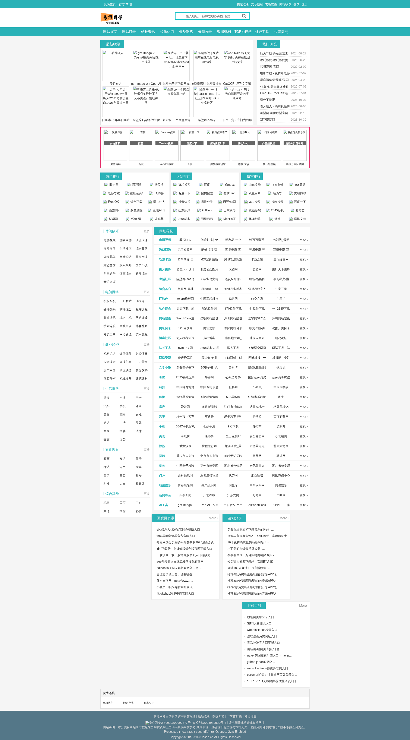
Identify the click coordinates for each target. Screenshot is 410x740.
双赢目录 (254, 193)
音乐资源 (110, 281)
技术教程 (142, 334)
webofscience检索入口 (262, 629)
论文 (123, 467)
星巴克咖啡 (233, 436)
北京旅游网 (281, 446)
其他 (107, 511)
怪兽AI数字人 (257, 289)
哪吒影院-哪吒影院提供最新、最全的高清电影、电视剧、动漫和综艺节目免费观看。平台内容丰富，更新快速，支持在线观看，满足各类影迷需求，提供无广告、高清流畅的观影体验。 (134, 185)
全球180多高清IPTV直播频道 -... (249, 568)
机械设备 (126, 378)
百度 (141, 164)
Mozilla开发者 (229, 219)
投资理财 (110, 362)
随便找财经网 (257, 367)
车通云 (209, 416)
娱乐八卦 (126, 265)
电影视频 (110, 240)
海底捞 (185, 436)
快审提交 (281, 31)
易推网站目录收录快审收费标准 (174, 716)
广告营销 (142, 362)
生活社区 (126, 248)
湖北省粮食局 (281, 465)
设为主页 (110, 4)
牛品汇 (281, 298)
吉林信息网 (185, 475)
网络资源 (126, 334)
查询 (107, 431)
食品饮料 (142, 370)
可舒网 (257, 495)
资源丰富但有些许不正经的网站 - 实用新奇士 (257, 536)
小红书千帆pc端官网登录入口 (176, 587)
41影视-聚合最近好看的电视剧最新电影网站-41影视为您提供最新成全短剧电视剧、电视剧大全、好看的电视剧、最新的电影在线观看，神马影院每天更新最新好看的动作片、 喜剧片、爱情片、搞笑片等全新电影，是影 (156, 194)
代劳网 (233, 475)
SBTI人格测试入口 (259, 623)
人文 (123, 483)
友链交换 (271, 4)
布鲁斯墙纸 (209, 406)
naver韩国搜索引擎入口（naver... (269, 655)
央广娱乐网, (209, 485)
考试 (107, 467)
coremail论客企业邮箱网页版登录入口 (272, 674)
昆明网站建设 (209, 318)
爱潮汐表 (185, 446)
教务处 (140, 483)
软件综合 (126, 309)
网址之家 (209, 328)
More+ (213, 517)
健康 (139, 406)
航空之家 (257, 298)
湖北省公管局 (233, 465)
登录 (296, 4)
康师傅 (209, 436)
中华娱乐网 (257, 485)
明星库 (233, 485)
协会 (139, 511)
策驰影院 (254, 210)
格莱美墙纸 (281, 406)
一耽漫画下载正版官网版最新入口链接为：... (186, 555)
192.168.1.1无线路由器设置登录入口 (271, 681)
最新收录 (205, 31)
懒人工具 (233, 347)
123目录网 (185, 328)
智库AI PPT (150, 702)
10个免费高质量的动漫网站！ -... (249, 542)
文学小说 (142, 265)
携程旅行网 (209, 446)
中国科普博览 (185, 387)
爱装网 (185, 406)
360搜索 (254, 201)
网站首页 (110, 31)
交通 (123, 397)
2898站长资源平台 (183, 219)
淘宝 (281, 397)
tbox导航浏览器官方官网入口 (176, 536)
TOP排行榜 (243, 31)
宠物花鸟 (110, 256)
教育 (107, 458)
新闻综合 (142, 273)
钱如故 (281, 367)
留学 (107, 475)
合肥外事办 (257, 465)
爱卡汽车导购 (233, 416)
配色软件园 (209, 308)
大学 (139, 467)
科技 (107, 483)
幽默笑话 (126, 256)
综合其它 (142, 248)
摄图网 (257, 269)
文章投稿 (257, 4)
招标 (123, 511)
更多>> (304, 239)
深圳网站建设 (233, 318)
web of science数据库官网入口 (267, 668)
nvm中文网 (185, 347)
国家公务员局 (257, 377)
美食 (107, 414)
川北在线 (209, 495)
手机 (123, 406)
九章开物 (281, 289)
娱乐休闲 (167, 31)
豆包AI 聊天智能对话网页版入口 (157, 211)
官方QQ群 (125, 4)
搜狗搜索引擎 (218, 164)
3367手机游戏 (185, 426)
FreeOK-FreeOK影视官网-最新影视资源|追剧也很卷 (111, 202)
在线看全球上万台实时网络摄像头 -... (252, 555)
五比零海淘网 (209, 397)
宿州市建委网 (209, 465)
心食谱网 (281, 436)
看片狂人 (116, 83)
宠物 (123, 414)
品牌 (139, 422)
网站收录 (285, 4)
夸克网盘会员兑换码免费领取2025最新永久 (185, 542)
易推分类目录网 (295, 164)
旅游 (107, 422)
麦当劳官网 (257, 436)
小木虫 (257, 387)
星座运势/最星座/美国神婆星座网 (134, 194)
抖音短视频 (269, 164)
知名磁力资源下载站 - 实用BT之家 (250, 561)
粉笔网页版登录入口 (260, 617)
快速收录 (243, 4)
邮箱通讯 (110, 317)
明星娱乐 (110, 273)
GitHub (206, 210)
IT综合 (140, 301)
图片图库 (110, 248)
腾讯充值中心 (281, 475)
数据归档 (224, 31)
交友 (107, 439)
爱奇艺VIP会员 (298, 211)
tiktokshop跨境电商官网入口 (175, 593)
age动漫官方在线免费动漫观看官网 (180, 561)
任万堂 (257, 426)
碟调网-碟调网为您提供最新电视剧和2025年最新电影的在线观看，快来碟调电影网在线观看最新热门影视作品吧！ (111, 219)
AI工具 (163, 505)
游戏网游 (126, 240)
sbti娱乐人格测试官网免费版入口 (178, 529)
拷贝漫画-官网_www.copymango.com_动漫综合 (158, 185)
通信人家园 (257, 338)
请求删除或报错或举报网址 (247, 722)
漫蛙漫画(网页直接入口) (263, 649)
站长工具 (110, 334)
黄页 (123, 502)
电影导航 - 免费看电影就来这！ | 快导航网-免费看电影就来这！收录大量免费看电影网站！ (111, 194)
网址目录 (126, 326)
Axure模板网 (185, 298)
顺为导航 (128, 702)
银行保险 (126, 353)
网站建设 (142, 317)
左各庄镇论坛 (209, 475)
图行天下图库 (281, 269)
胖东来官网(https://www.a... (175, 580)
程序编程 (142, 309)
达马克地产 (257, 406)
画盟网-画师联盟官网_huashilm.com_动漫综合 (112, 211)
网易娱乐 (281, 485)
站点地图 (250, 716)
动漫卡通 (142, 240)
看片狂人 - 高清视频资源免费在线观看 (156, 202)
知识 (123, 458)
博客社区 (142, 326)
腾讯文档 (299, 218)
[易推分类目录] (121, 18)
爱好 (139, 475)
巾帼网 (281, 495)
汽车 (107, 406)
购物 (107, 397)
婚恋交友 (110, 265)
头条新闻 (185, 495)
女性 (139, 414)
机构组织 (110, 301)
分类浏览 (186, 31)
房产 (139, 397)
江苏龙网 (233, 495)
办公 (123, 439)
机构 (107, 502)
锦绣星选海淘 (185, 397)
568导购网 (300, 185)
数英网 (257, 455)
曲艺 (123, 475)
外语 (139, 458)
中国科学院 (281, 387)
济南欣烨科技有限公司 (276, 185)
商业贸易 (126, 362)
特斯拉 (257, 416)
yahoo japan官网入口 (261, 662)
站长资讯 (148, 31)
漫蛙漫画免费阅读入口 (262, 636)
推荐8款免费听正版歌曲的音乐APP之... (253, 574)
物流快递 (126, 370)
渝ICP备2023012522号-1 (209, 722)
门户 (139, 502)
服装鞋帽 (110, 378)
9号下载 (233, 426)
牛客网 (209, 377)
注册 (305, 4)
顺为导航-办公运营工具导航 (111, 185)
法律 (139, 431)
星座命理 (142, 256)
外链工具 (262, 31)
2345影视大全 (277, 211)
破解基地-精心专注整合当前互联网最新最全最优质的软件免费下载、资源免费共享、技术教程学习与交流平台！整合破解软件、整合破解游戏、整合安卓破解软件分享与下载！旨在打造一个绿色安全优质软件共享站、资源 (157, 219)
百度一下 (192, 164)
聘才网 (281, 455)
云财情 (233, 367)
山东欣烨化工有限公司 (182, 211)
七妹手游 (209, 426)
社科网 (233, 387)
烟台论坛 (257, 475)
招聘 (123, 431)
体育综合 (126, 273)
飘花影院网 (267, 119)
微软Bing (243, 164)
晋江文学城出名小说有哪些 (174, 574)
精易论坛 (281, 338)
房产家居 (110, 370)
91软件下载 (257, 308)
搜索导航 (110, 326)
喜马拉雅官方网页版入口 (263, 642)
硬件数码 (110, 309)
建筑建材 (142, 378)
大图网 (233, 269)
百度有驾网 (281, 416)
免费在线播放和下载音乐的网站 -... (250, 529)
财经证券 (142, 353)
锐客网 (233, 298)
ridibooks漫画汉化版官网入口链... (179, 568)
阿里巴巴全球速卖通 (205, 219)
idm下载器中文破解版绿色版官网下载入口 (184, 548)
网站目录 (129, 31)
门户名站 (126, 301)
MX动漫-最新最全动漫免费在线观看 (134, 219)
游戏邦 (281, 426)
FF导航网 (229, 201)
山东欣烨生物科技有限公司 (228, 211)
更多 (147, 231)
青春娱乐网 (185, 485)
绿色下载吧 (267, 99)
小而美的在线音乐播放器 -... (246, 548)
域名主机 (126, 317)
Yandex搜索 (167, 164)
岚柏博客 (115, 164)
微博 (277, 218)
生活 (123, 422)
